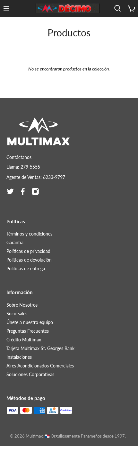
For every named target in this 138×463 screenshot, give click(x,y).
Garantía (14, 242)
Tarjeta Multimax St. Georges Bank (40, 348)
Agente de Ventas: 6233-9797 (35, 177)
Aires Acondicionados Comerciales (40, 365)
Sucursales (16, 313)
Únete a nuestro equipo (29, 322)
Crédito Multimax (23, 339)
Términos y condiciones (29, 233)
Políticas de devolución (29, 260)
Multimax (34, 436)
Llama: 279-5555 (23, 167)
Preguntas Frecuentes (27, 331)
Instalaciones (19, 357)
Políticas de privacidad (28, 251)
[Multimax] (68, 8)
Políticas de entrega (25, 268)
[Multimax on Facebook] (23, 191)
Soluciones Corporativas (30, 374)
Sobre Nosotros (22, 305)
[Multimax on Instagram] (35, 191)
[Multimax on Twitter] (10, 191)
